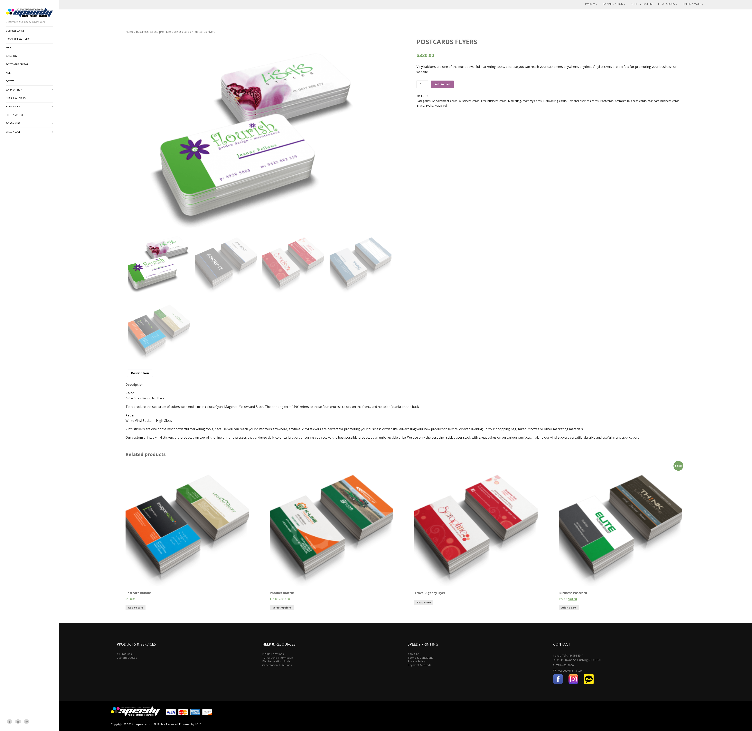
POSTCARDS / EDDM (17, 64)
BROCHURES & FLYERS (18, 39)
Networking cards (554, 101)
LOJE (198, 724)
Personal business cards (583, 101)
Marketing (514, 101)
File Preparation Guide (276, 661)
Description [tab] (140, 373)
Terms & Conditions (420, 657)
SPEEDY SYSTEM (642, 4)
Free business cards (493, 101)
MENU (9, 47)
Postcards (606, 101)
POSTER (10, 81)
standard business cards (663, 101)
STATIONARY (13, 106)
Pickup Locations (273, 654)
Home (130, 32)
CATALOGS (12, 56)
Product (590, 4)
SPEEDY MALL (692, 4)
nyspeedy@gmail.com (570, 670)
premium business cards (175, 32)
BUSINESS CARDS (15, 30)
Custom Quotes (127, 657)
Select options (282, 607)
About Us (413, 654)
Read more (424, 602)
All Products (124, 654)
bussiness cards (146, 32)
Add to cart (442, 84)
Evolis (429, 105)
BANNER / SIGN (613, 4)
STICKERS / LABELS (15, 98)
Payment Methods (419, 665)
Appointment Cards (444, 101)
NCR (8, 72)
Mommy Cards (532, 101)
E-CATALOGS (666, 4)
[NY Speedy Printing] (29, 18)
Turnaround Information (277, 657)
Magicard (441, 105)
